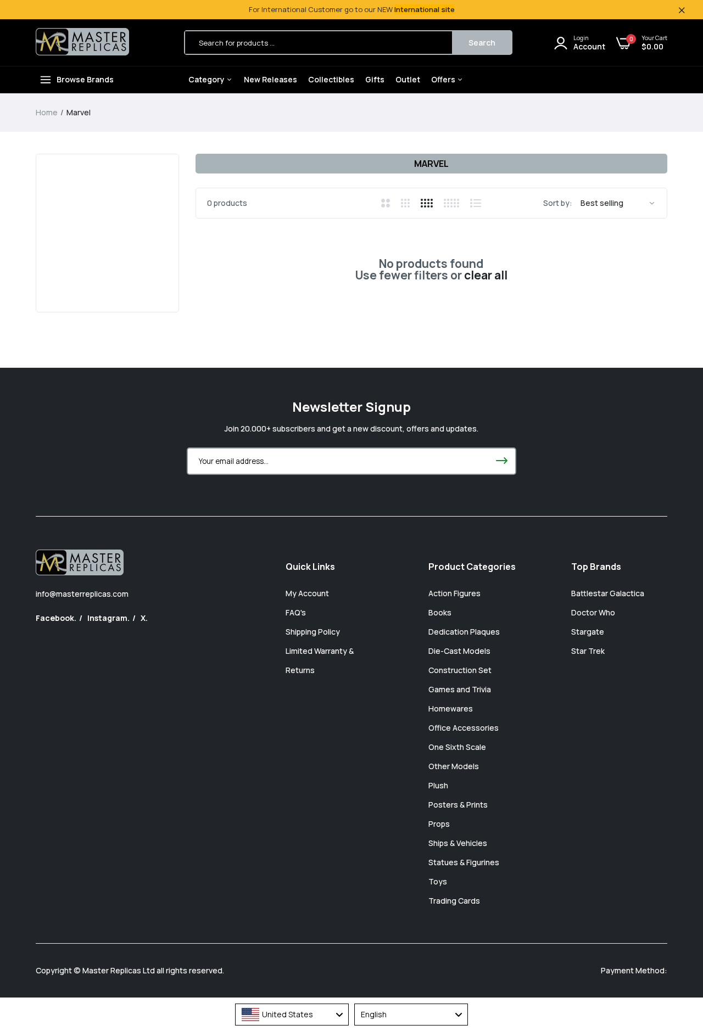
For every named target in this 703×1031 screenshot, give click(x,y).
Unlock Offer (423, 570)
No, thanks (422, 625)
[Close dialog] (551, 392)
